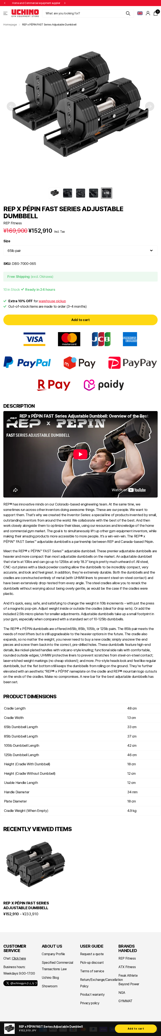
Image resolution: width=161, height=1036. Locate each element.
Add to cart (80, 320)
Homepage (10, 24)
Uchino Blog (50, 978)
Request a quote (92, 954)
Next (64, 3)
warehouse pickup (52, 301)
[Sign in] (148, 13)
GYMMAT (125, 1001)
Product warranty (92, 995)
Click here (19, 958)
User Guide (91, 946)
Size (6, 241)
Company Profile (53, 954)
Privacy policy (89, 1003)
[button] (4, 3)
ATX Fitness (127, 967)
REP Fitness (12, 223)
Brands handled (127, 948)
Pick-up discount (92, 963)
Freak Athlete (128, 976)
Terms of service (92, 971)
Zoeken (128, 13)
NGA (121, 993)
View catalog (5, 13)
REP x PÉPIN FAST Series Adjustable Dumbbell (26, 905)
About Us (52, 946)
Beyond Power (128, 984)
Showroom (49, 986)
